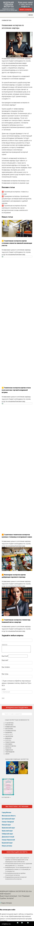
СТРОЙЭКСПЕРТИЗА (10, 730)
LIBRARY (7, 754)
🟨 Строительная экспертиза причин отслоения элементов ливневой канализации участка (17, 243)
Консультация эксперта (17, 852)
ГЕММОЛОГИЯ (9, 750)
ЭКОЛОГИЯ (8, 748)
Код (6, 644)
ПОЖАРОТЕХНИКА (10, 742)
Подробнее (3, 921)
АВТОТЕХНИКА (9, 728)
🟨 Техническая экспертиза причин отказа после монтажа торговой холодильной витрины (16, 390)
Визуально (3, 644)
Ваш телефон (6, 667)
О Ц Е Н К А (8, 740)
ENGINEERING (8, 732)
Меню (31, 15)
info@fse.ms (25, 6)
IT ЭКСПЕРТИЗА (9, 723)
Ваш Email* (5, 656)
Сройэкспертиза (6, 20)
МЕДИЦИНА (8, 738)
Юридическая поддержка (17, 708)
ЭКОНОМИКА (8, 744)
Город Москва (6, 812)
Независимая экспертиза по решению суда (15, 183)
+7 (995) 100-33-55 (25, 4)
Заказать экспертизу (25, 9)
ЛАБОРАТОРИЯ (9, 736)
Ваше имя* (5, 660)
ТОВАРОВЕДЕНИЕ (9, 752)
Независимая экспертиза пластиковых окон (15, 181)
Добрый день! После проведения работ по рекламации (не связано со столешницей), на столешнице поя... (18, 869)
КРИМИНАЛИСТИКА (10, 727)
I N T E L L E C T (9, 734)
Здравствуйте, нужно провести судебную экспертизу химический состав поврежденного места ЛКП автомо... (17, 859)
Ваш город (5, 674)
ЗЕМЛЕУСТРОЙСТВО (10, 746)
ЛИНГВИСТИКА (9, 725)
